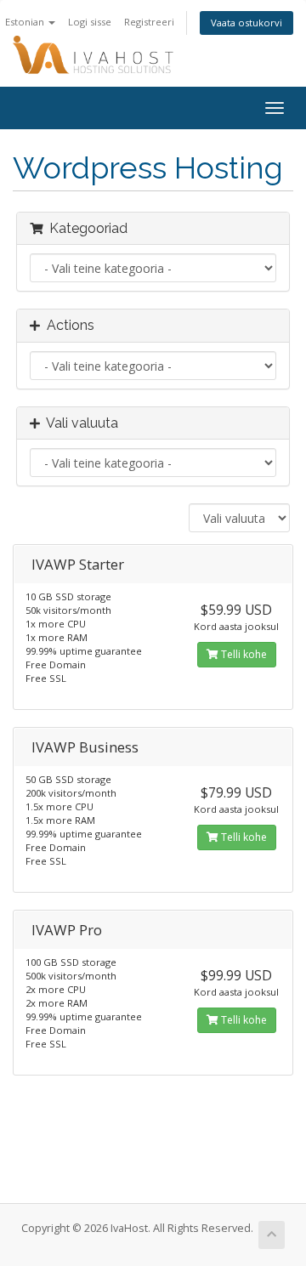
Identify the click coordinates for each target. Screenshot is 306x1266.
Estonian (26, 21)
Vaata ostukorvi (246, 22)
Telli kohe (242, 654)
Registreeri (149, 21)
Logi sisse (89, 21)
